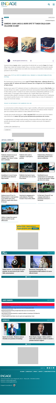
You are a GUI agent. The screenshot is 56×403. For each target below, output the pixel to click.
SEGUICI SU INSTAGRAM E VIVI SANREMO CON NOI (17, 103)
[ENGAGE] (9, 3)
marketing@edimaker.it (11, 382)
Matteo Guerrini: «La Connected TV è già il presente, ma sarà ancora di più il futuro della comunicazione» (14, 271)
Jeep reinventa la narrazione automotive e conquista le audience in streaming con (21, 313)
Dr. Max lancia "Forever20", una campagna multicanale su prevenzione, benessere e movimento (45, 198)
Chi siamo (22, 371)
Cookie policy (29, 371)
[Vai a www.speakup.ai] (53, 61)
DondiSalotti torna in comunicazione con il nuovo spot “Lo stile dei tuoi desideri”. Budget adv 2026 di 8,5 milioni (46, 177)
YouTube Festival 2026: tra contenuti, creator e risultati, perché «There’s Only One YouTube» (20, 305)
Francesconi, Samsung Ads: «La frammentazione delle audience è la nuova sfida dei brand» (40, 271)
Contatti (41, 371)
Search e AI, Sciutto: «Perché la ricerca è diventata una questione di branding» (13, 338)
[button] (54, 4)
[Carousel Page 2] (28, 276)
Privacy (35, 371)
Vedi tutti (49, 252)
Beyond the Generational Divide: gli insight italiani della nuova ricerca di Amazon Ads (18, 310)
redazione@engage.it (11, 380)
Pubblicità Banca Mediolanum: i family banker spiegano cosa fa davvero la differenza (45, 156)
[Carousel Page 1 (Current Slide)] (26, 276)
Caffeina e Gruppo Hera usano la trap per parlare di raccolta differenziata (9, 218)
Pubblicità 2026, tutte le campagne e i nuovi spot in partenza (26, 156)
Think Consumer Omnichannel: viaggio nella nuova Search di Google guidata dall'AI (18, 308)
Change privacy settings (49, 371)
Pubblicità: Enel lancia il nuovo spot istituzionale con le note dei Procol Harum (27, 176)
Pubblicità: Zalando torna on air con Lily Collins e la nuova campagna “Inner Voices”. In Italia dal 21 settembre (9, 157)
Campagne (6, 17)
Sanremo (7, 130)
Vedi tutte (49, 320)
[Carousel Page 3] (29, 276)
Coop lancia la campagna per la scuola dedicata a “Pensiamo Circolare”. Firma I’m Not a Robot (27, 197)
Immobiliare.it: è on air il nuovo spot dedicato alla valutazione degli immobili (9, 176)
